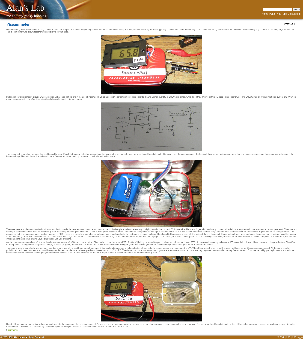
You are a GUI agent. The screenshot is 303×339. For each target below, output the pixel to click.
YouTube (282, 13)
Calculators (294, 13)
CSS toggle (297, 337)
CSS (288, 337)
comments (13, 330)
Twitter (272, 13)
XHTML (280, 337)
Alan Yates (19, 337)
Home (264, 13)
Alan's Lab (25, 7)
